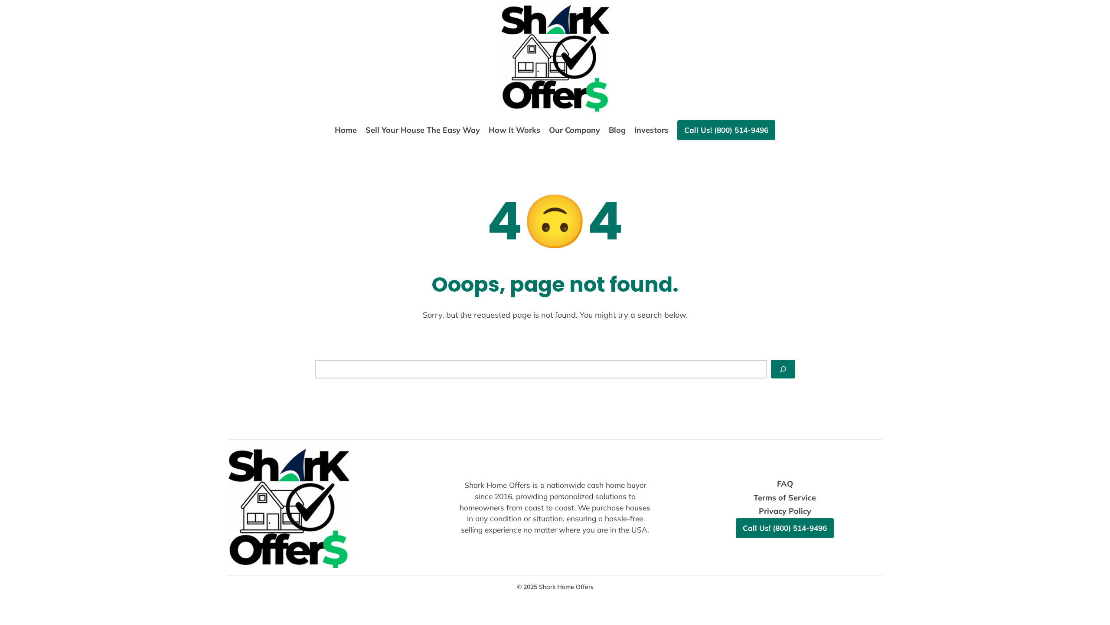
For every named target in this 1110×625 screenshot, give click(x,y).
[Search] (783, 369)
